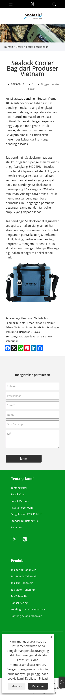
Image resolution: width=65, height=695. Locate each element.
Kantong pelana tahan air (26, 616)
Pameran (16, 527)
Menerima (38, 686)
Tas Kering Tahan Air (23, 570)
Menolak (17, 686)
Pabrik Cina (18, 494)
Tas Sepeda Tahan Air (24, 576)
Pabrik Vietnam (20, 501)
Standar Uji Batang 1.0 (24, 521)
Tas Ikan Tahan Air (22, 583)
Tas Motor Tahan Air (23, 589)
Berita (19, 46)
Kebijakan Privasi (36, 678)
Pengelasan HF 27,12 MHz (26, 514)
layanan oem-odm (22, 507)
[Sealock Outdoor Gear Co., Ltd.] (33, 15)
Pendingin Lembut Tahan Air (28, 609)
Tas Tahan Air (19, 596)
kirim (23, 459)
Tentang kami (19, 488)
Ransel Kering (19, 603)
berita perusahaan (37, 46)
